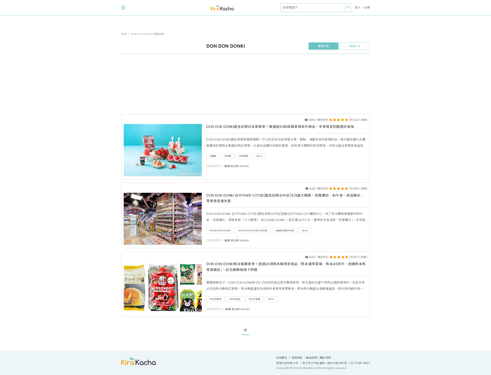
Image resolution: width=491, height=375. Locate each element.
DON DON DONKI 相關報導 (147, 34)
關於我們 (325, 358)
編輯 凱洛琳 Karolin (236, 166)
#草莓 (227, 156)
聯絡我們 (311, 358)
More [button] (259, 156)
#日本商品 (235, 299)
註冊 (367, 7)
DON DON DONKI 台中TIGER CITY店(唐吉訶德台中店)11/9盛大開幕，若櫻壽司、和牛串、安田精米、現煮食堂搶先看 (285, 198)
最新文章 (323, 46)
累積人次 (354, 46)
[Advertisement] (236, 85)
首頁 (124, 34)
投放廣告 (281, 358)
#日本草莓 (254, 299)
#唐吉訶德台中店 (284, 230)
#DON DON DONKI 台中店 (253, 230)
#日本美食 (215, 299)
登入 (358, 7)
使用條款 (297, 358)
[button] (123, 7)
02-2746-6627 (360, 363)
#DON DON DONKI (220, 230)
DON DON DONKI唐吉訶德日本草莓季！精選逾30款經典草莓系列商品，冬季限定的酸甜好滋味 (280, 126)
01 (245, 330)
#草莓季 (243, 156)
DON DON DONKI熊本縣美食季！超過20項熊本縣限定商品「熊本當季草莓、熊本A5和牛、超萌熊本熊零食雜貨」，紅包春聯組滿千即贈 (286, 267)
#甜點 (213, 156)
